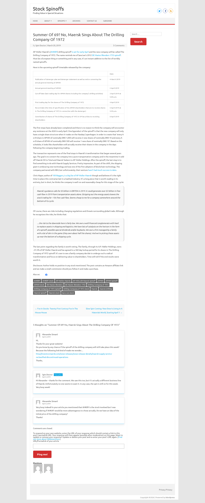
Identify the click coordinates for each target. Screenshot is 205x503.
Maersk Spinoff (40, 293)
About (47, 21)
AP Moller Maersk (63, 280)
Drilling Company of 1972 (98, 285)
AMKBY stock (48, 280)
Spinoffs (61, 21)
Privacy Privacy (165, 489)
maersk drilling (106, 289)
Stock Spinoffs (48, 8)
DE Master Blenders (55, 285)
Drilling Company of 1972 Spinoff (47, 289)
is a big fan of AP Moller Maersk (77, 175)
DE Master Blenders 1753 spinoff (106, 55)
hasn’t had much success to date (102, 170)
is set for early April (80, 52)
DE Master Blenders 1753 (75, 285)
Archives (76, 21)
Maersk (94, 289)
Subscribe (107, 21)
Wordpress (170, 497)
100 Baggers (58, 175)
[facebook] (46, 274)
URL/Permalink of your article (46, 441)
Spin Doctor (41, 45)
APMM (100, 280)
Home (35, 21)
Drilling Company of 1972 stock (76, 289)
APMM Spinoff (112, 280)
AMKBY (54, 52)
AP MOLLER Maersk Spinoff (84, 280)
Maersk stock (54, 293)
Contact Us (92, 21)
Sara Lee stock (68, 293)
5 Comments (118, 45)
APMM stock (39, 285)
